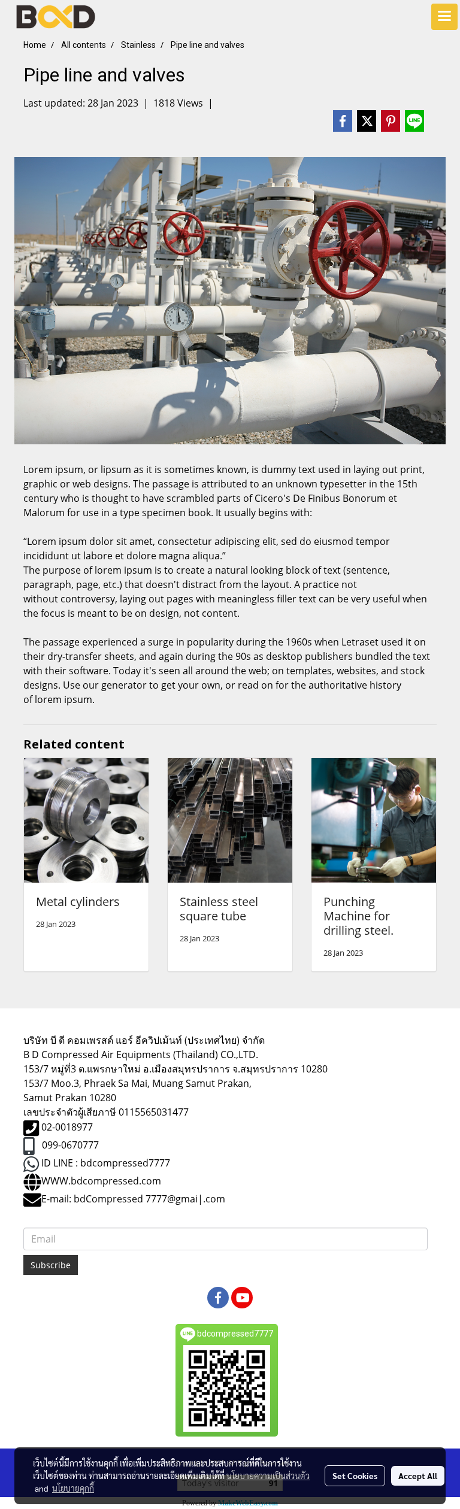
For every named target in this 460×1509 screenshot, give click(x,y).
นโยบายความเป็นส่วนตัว (268, 1475)
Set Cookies (354, 1475)
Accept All (417, 1475)
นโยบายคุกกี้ (73, 1488)
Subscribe (51, 1265)
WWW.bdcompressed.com (101, 1180)
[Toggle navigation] (444, 17)
